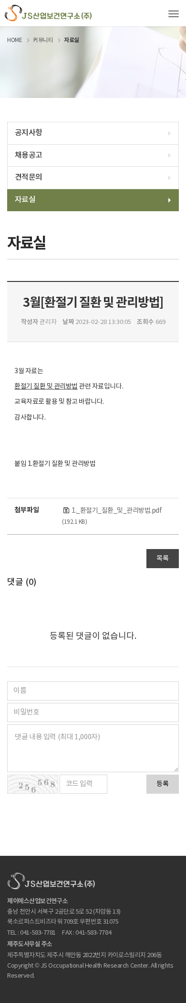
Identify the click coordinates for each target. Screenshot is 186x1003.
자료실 (25, 199)
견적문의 (28, 177)
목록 (162, 558)
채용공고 (28, 155)
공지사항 (28, 133)
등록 (162, 784)
